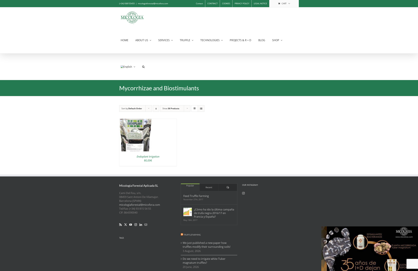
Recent (209, 187)
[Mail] (146, 224)
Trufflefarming (192, 234)
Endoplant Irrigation (148, 156)
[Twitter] (125, 224)
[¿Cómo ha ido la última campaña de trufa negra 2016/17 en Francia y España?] (187, 212)
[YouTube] (130, 224)
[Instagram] (135, 224)
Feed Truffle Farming (196, 196)
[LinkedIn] (140, 224)
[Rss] (120, 224)
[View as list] (201, 108)
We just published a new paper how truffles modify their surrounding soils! (206, 245)
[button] (143, 66)
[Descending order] (156, 108)
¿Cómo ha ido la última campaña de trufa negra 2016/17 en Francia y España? (214, 213)
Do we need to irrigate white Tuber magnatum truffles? (204, 260)
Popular (190, 185)
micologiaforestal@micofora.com (153, 3)
